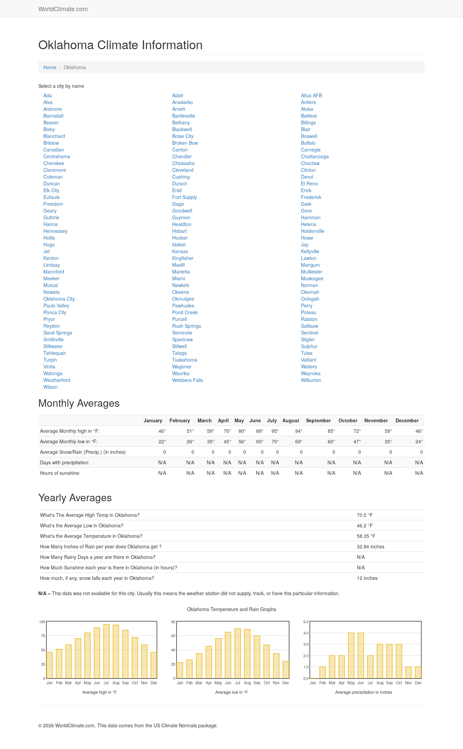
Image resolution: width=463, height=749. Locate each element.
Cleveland (183, 169)
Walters (309, 366)
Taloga (179, 352)
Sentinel (309, 332)
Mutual (50, 285)
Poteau (308, 312)
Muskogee (312, 278)
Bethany (181, 122)
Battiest (309, 115)
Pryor (49, 319)
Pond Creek (185, 312)
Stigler (308, 339)
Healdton (182, 224)
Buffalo (308, 142)
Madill (178, 264)
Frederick (311, 197)
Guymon (181, 217)
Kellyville (310, 251)
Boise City (183, 136)
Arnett (178, 108)
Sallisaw (309, 325)
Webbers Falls (187, 380)
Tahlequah (54, 352)
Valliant (308, 359)
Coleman (53, 176)
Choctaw (310, 163)
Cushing (181, 176)
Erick (306, 190)
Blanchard (54, 136)
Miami (178, 278)
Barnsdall (53, 115)
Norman (309, 285)
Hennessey (55, 230)
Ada (47, 95)
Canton (180, 149)
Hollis (49, 237)
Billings (308, 122)
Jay (304, 244)
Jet (46, 251)
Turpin (50, 359)
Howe (307, 237)
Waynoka (311, 373)
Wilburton (311, 380)
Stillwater (53, 346)
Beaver (51, 122)
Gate (306, 203)
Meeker (51, 278)
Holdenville (312, 230)
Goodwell (182, 210)
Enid (177, 190)
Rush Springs (186, 325)
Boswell (309, 136)
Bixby (49, 129)
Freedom (53, 203)
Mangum (310, 264)
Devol (307, 176)
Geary (50, 210)
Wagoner (182, 366)
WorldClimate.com (63, 8)
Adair (177, 95)
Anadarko (182, 102)
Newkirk (180, 285)
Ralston (309, 319)
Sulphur (309, 346)
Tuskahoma (184, 359)
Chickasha (183, 163)
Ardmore (52, 108)
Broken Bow (185, 142)
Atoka (307, 108)
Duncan (51, 183)
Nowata (51, 291)
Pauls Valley (56, 305)
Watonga (52, 373)
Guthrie (51, 217)
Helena (308, 224)
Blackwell (182, 129)
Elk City (51, 190)
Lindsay (51, 264)
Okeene (180, 291)
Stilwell (179, 346)
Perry (307, 305)
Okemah (310, 291)
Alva (48, 102)
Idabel (178, 244)
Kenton (51, 258)
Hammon (311, 217)
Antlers (308, 102)
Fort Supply (184, 197)
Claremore (54, 169)
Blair (305, 129)
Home (49, 67)
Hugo (49, 244)
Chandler (182, 156)
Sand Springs (57, 332)
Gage (178, 203)
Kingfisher (183, 258)
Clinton (308, 169)
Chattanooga (315, 156)
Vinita (49, 366)
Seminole (182, 332)
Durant (179, 183)
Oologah (310, 298)
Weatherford (56, 380)
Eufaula (51, 197)
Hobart (179, 230)
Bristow (51, 142)
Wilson (50, 386)
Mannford (53, 271)
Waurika (180, 373)
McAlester (311, 271)
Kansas (180, 251)
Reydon (51, 325)
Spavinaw (182, 339)
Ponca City (54, 312)
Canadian (53, 149)
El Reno (309, 183)
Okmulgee (183, 298)
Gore (306, 210)
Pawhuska (183, 305)
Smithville (53, 339)
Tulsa (307, 352)
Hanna (50, 224)
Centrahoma (56, 156)
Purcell (179, 319)
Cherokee (53, 163)
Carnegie (311, 149)
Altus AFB (311, 95)
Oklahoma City (59, 298)
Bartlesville (183, 115)
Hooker (180, 237)
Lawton (309, 258)
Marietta (181, 271)
